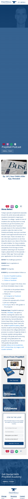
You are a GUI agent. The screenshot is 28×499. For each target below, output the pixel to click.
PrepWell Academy (14, 325)
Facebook (18, 296)
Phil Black (10, 312)
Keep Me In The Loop (14, 443)
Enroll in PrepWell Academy (12, 276)
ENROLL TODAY (7, 151)
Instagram (9, 296)
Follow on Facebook (10, 280)
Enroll (6, 305)
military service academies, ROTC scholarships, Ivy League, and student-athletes (12, 347)
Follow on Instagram (10, 278)
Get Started (14, 380)
